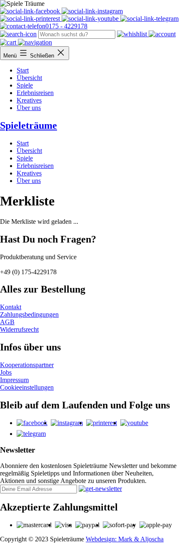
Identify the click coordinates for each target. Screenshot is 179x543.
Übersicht (29, 77)
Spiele (25, 85)
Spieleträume (28, 125)
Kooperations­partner (27, 364)
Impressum (14, 379)
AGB (7, 321)
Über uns (29, 107)
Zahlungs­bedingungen (29, 314)
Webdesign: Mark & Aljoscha (125, 539)
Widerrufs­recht (19, 329)
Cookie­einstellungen (27, 387)
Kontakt (10, 306)
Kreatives (29, 100)
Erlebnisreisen (35, 92)
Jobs (6, 372)
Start (23, 70)
